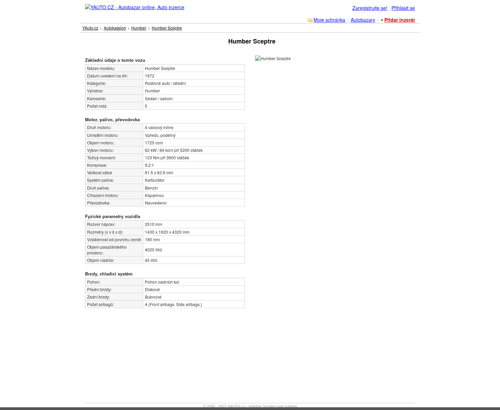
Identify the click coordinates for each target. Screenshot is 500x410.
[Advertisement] (131, 350)
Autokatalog (115, 28)
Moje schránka (329, 19)
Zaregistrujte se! (369, 7)
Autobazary (363, 19)
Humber (138, 28)
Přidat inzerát (399, 19)
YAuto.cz (90, 28)
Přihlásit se (403, 7)
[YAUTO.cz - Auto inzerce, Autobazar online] (135, 5)
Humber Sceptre (167, 28)
